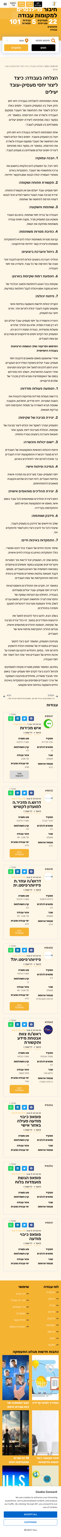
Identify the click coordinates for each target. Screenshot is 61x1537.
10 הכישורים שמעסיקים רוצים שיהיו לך (19, 1462)
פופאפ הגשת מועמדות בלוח (28, 1180)
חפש (43, 47)
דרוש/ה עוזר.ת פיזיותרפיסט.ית (27, 883)
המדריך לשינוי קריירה (45, 1403)
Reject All (30, 1530)
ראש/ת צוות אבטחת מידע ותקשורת (29, 1038)
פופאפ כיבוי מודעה (30, 1236)
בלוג (46, 66)
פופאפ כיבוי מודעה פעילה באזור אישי (29, 1121)
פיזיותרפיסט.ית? (26, 959)
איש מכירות (30, 727)
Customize (30, 1522)
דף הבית (54, 66)
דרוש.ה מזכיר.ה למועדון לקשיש (27, 804)
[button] (5, 4)
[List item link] (15, 1294)
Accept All (30, 1514)
